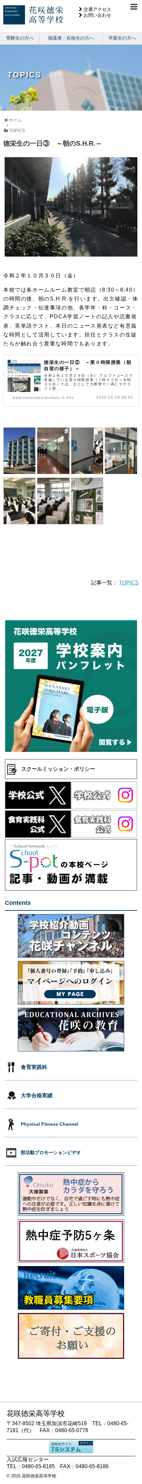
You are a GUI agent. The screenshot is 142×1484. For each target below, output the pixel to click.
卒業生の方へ (122, 38)
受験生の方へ (20, 38)
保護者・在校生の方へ (71, 38)
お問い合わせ (97, 15)
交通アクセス (97, 9)
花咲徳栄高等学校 (39, 1475)
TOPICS (129, 582)
